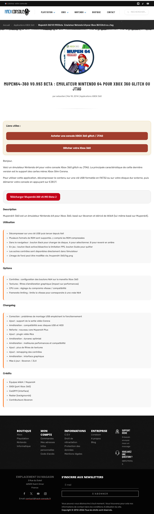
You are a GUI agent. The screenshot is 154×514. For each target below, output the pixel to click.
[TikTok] (143, 3)
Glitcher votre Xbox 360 (77, 148)
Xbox (63, 12)
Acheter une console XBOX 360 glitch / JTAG (77, 135)
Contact (111, 12)
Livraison (96, 434)
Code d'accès (47, 453)
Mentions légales (73, 453)
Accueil (6, 25)
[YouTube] (147, 3)
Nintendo (79, 12)
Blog (93, 442)
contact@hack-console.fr (38, 498)
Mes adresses (48, 442)
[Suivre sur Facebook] (24, 493)
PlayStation (47, 12)
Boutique (96, 12)
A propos (96, 438)
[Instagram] (138, 3)
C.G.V (67, 434)
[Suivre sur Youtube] (38, 493)
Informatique (24, 446)
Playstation (23, 438)
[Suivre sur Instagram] (45, 493)
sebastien (60, 96)
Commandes (47, 438)
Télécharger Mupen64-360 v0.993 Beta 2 (33, 196)
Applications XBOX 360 (24, 25)
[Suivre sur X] (31, 493)
